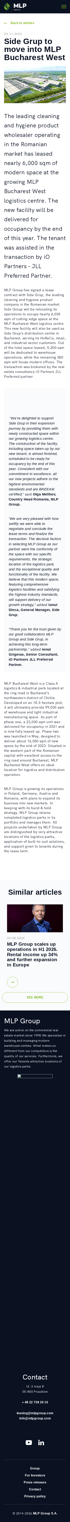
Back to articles (22, 23)
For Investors (35, 1475)
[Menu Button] (63, 6)
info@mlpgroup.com (35, 1418)
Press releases (35, 1482)
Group (35, 1468)
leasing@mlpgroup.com (35, 1413)
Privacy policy (35, 1496)
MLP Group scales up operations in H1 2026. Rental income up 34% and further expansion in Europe (32, 954)
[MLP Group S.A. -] (15, 6)
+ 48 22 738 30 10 (35, 1402)
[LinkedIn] (41, 1442)
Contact (35, 1489)
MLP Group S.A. (45, 1513)
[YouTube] (29, 1442)
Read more (12, 982)
